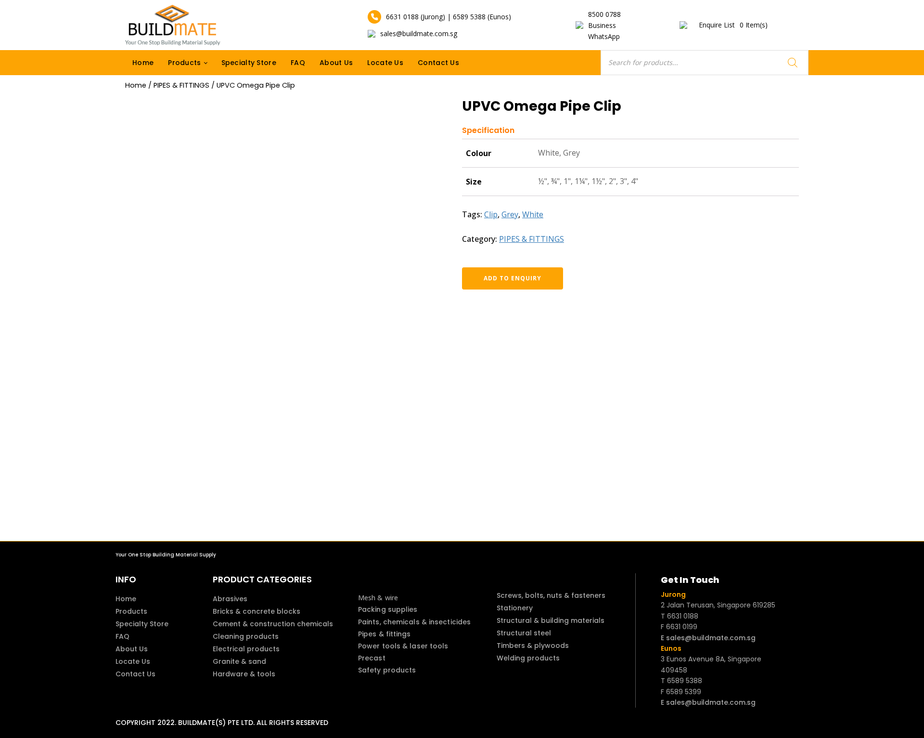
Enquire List (733, 24)
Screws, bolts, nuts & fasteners (551, 595)
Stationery (515, 608)
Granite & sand (239, 661)
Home (143, 62)
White (532, 214)
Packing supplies (388, 609)
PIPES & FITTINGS (181, 85)
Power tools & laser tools (403, 646)
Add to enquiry (512, 278)
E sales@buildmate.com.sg (708, 638)
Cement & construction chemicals (273, 624)
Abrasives (230, 599)
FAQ (298, 62)
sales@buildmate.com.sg (418, 33)
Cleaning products (246, 636)
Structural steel (524, 633)
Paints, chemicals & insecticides (414, 622)
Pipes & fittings (384, 634)
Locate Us (385, 62)
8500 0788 (604, 14)
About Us (336, 62)
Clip (491, 214)
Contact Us (438, 62)
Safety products (387, 670)
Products (184, 62)
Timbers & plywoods (533, 645)
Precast (371, 658)
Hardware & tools (244, 674)
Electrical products (246, 649)
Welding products (528, 658)
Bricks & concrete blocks (256, 611)
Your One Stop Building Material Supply (166, 554)
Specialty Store (249, 62)
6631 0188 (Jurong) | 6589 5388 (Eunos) (448, 16)
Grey (509, 214)
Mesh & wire (378, 597)
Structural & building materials (550, 620)
